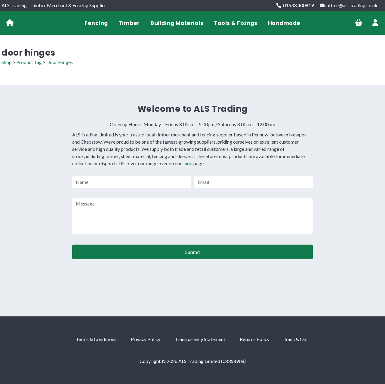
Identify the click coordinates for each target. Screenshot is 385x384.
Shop (7, 62)
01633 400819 (298, 5)
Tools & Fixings (235, 23)
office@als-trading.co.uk (351, 5)
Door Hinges (59, 62)
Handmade (284, 23)
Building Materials (176, 23)
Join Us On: (295, 339)
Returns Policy (255, 339)
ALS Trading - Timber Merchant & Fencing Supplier (54, 5)
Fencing (96, 23)
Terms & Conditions (96, 339)
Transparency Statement (200, 339)
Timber (129, 23)
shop (187, 163)
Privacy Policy (145, 339)
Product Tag (29, 62)
